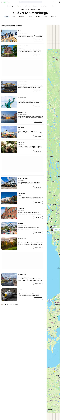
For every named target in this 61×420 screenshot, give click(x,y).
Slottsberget (22, 275)
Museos (13, 16)
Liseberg (20, 223)
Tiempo (35, 6)
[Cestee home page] (6, 2)
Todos (6, 16)
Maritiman (21, 127)
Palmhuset (21, 142)
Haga (19, 31)
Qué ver (19, 6)
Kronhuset (21, 208)
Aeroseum (21, 290)
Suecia (27, 9)
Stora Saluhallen (23, 178)
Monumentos (21, 16)
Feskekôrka (21, 193)
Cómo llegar (44, 6)
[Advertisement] (22, 67)
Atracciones (53, 16)
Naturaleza (38, 16)
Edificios (30, 16)
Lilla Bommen (22, 112)
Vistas (45, 16)
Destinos (22, 9)
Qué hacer (27, 6)
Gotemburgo (10, 6)
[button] (2, 2)
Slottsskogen (22, 239)
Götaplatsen (22, 97)
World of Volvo (22, 82)
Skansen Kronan (23, 46)
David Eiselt (6, 304)
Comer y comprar (30, 19)
